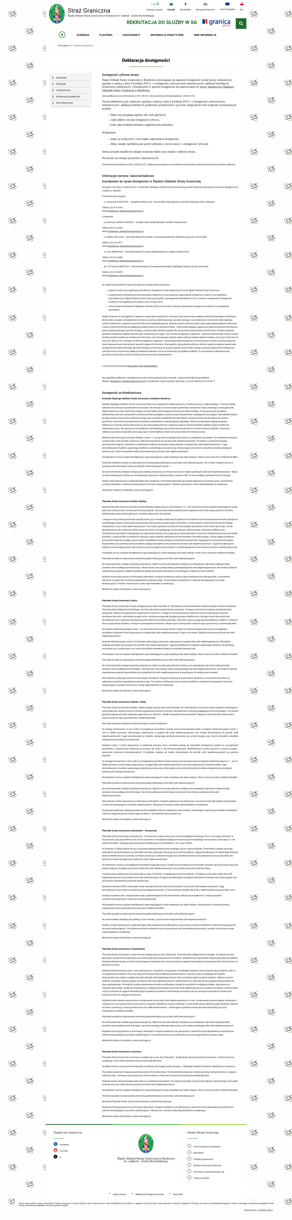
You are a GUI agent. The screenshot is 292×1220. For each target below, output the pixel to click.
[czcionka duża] (157, 4)
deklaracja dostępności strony (150, 1194)
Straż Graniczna (87, 10)
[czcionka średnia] (154, 4)
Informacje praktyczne (68, 96)
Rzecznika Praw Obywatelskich (142, 365)
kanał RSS (178, 1194)
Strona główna (63, 46)
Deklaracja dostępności (83, 46)
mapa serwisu (119, 1194)
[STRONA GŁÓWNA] (62, 34)
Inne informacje (64, 102)
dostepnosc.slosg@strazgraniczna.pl (125, 210)
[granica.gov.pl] (216, 23)
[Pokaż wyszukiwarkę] (241, 23)
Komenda (61, 77)
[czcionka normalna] (152, 4)
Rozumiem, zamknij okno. (258, 1210)
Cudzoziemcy (63, 90)
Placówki (61, 84)
